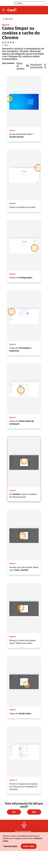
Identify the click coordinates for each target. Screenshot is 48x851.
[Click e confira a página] (12, 10)
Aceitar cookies (29, 846)
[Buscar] (16, 3)
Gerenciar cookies (10, 846)
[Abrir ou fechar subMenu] (3, 10)
